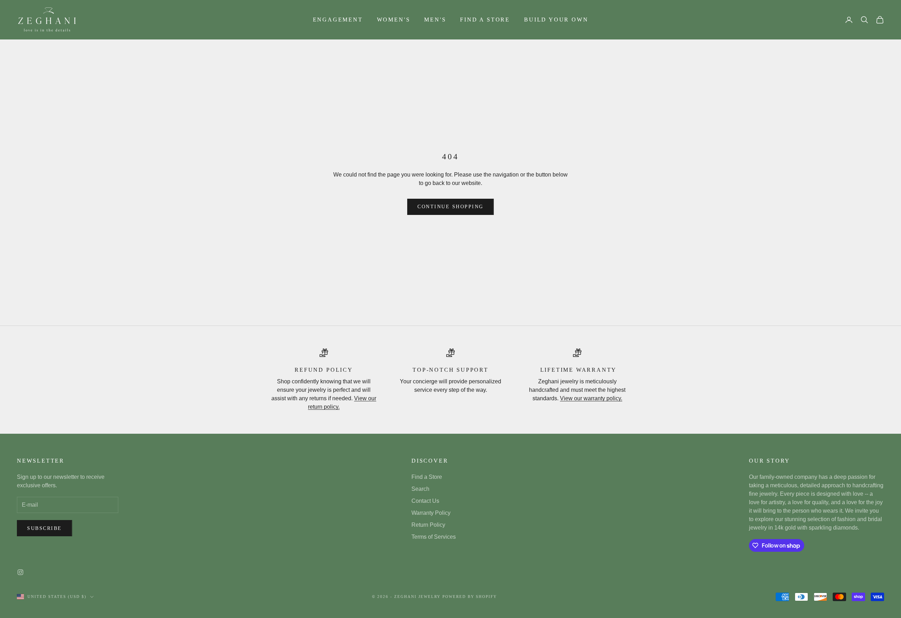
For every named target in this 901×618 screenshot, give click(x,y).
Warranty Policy (430, 513)
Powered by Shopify (469, 596)
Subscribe (44, 528)
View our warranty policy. (591, 398)
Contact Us (425, 501)
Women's (393, 20)
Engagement (338, 20)
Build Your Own (556, 20)
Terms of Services (433, 537)
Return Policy (428, 525)
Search (420, 489)
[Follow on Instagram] (20, 572)
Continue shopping (450, 206)
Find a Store (485, 20)
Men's (435, 20)
